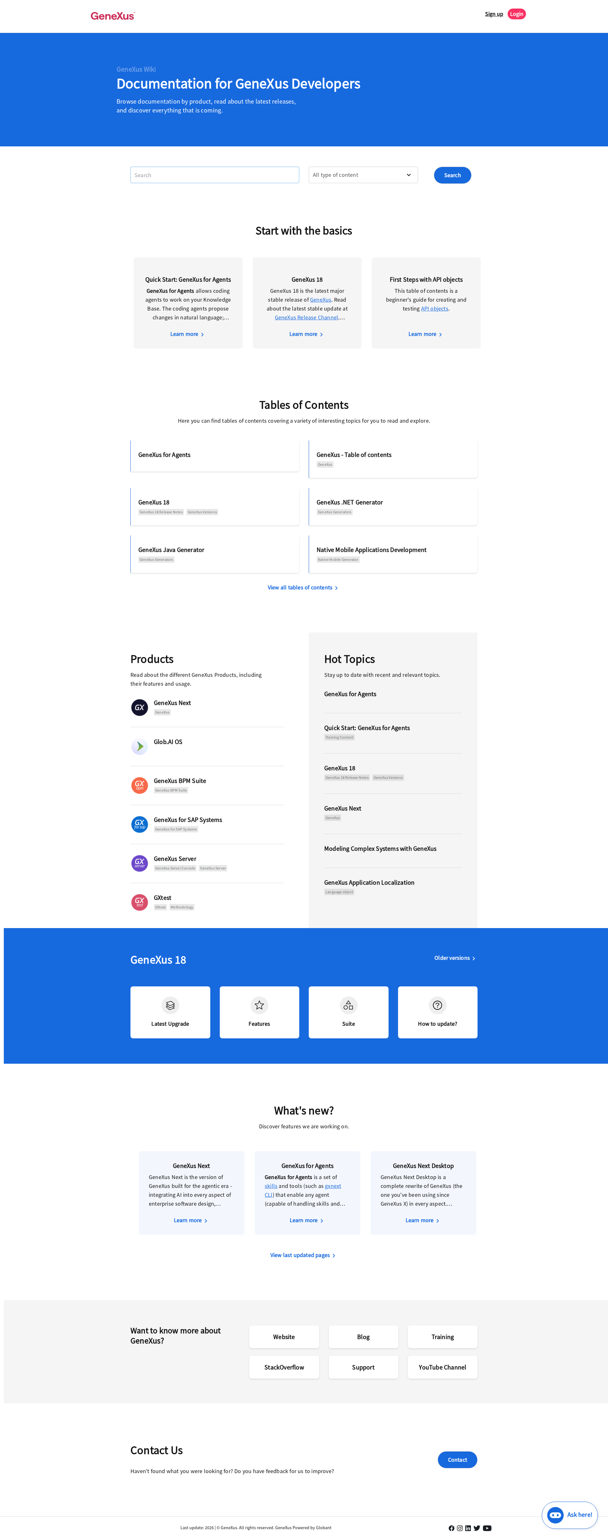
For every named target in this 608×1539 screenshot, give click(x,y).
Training (443, 1337)
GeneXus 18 (153, 502)
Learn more (184, 333)
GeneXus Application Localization (369, 882)
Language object (339, 891)
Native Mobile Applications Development (372, 550)
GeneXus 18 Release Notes (161, 512)
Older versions (452, 957)
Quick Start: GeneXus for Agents (367, 728)
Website (284, 1337)
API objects (434, 308)
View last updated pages (300, 1255)
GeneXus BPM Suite (180, 781)
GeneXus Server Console (175, 868)
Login (516, 13)
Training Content (339, 737)
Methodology (182, 907)
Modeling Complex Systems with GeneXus (380, 848)
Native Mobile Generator (338, 559)
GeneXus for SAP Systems (188, 820)
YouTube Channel (442, 1367)
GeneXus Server (175, 858)
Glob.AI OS (168, 742)
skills (271, 1186)
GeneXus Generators (335, 512)
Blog (363, 1337)
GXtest (162, 897)
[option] (188, 303)
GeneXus (320, 299)
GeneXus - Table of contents (354, 454)
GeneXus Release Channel (307, 317)
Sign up (494, 13)
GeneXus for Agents (164, 454)
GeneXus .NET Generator (350, 502)
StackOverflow (284, 1367)
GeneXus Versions (202, 512)
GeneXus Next (172, 703)
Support (363, 1367)
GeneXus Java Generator (171, 550)
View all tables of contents (300, 587)
